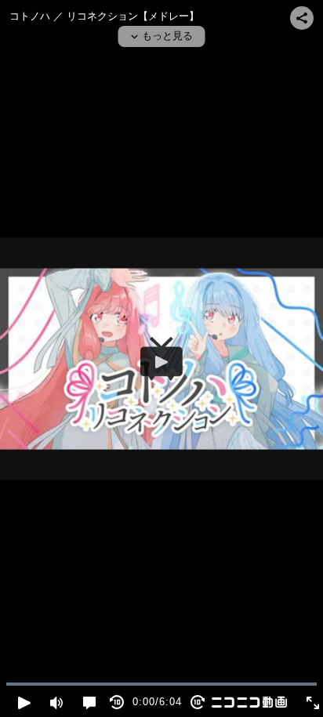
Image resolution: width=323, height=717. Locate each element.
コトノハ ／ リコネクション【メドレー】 (104, 16)
